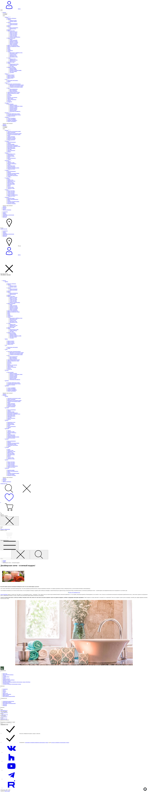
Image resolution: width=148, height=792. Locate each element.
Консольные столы (13, 319)
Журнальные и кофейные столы (16, 318)
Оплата (4, 677)
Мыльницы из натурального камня (17, 352)
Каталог (4, 12)
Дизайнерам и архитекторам (8, 214)
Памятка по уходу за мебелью (8, 679)
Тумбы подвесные (13, 330)
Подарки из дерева (13, 375)
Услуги (4, 212)
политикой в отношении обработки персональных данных (36, 742)
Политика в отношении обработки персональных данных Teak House (16, 681)
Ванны (11, 304)
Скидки (4, 208)
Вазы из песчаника (13, 358)
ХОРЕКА (5, 213)
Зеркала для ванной (13, 308)
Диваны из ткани (13, 285)
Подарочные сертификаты (15, 379)
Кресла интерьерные (14, 293)
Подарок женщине (13, 376)
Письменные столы (13, 322)
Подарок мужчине (13, 377)
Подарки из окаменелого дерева (16, 374)
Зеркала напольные (13, 288)
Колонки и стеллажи (14, 307)
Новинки (4, 207)
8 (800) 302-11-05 (3, 718)
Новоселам (5, 215)
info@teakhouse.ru (3, 710)
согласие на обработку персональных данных (60, 742)
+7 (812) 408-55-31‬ (4, 712)
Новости (4, 691)
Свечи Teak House (4, 594)
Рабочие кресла (13, 294)
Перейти (4, 124)
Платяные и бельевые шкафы (15, 335)
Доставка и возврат (6, 680)
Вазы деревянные (13, 357)
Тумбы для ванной (13, 305)
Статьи (4, 692)
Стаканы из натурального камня (16, 354)
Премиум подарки (13, 373)
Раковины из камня (13, 306)
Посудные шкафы (13, 336)
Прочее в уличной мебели (15, 302)
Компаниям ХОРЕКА (7, 702)
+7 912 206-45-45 (3, 716)
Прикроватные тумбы (14, 329)
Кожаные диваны (13, 286)
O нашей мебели (6, 676)
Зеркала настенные (13, 289)
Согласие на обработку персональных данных (12, 684)
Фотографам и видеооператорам (9, 703)
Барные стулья (12, 324)
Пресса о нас (5, 693)
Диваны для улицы (13, 297)
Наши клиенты (6, 695)
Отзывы (4, 675)
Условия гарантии (6, 678)
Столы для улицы (13, 300)
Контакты (5, 216)
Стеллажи (12, 337)
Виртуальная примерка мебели (9, 696)
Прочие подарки (13, 378)
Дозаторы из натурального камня (16, 353)
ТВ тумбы (12, 331)
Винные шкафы (13, 333)
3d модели (5, 704)
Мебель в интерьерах (7, 209)
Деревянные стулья (13, 325)
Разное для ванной (13, 309)
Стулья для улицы (13, 301)
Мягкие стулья (12, 326)
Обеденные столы (13, 321)
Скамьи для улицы (13, 299)
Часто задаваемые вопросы (8, 674)
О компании (5, 211)
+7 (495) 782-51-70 (4, 714)
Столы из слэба (13, 320)
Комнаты (4, 125)
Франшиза (5, 705)
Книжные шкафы (13, 334)
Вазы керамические (13, 356)
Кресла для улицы (13, 298)
